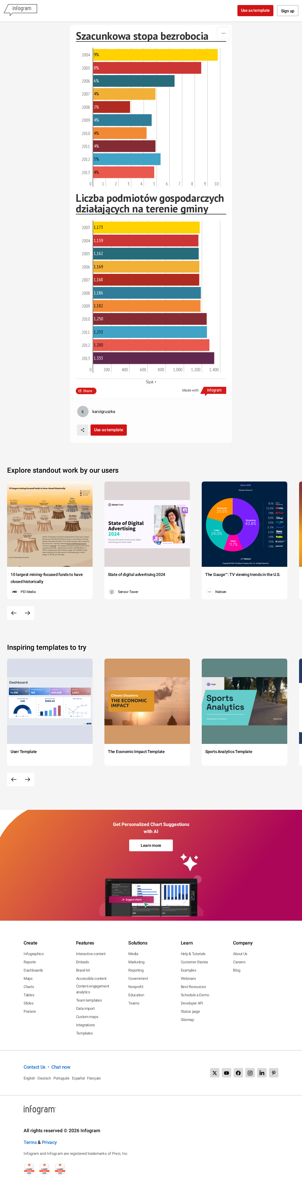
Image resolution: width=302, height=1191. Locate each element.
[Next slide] (27, 613)
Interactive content (91, 954)
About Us (240, 954)
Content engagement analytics (92, 989)
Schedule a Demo (195, 995)
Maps (28, 978)
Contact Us (34, 1067)
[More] (223, 33)
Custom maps (87, 1017)
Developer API (192, 1003)
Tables (29, 995)
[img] (155, 55)
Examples (188, 970)
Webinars (188, 978)
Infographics (34, 954)
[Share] (82, 430)
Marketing (136, 962)
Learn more (151, 845)
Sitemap (187, 1019)
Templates (84, 1033)
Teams (133, 1003)
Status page (190, 1011)
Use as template (255, 10)
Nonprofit (135, 987)
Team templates (89, 1000)
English (29, 1078)
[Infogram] (20, 10)
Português (61, 1078)
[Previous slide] (13, 613)
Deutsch (44, 1078)
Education (136, 995)
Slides (28, 1003)
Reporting (135, 970)
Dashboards (33, 970)
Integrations (85, 1025)
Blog (236, 970)
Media (133, 954)
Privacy (49, 1142)
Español (78, 1078)
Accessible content (91, 978)
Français (94, 1078)
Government (138, 978)
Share (87, 391)
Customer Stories (194, 962)
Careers (239, 962)
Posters (30, 1011)
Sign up (287, 11)
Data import (85, 1008)
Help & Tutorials (193, 954)
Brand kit (83, 970)
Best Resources (193, 987)
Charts (29, 987)
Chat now (60, 1067)
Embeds (82, 962)
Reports (30, 962)
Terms (30, 1142)
